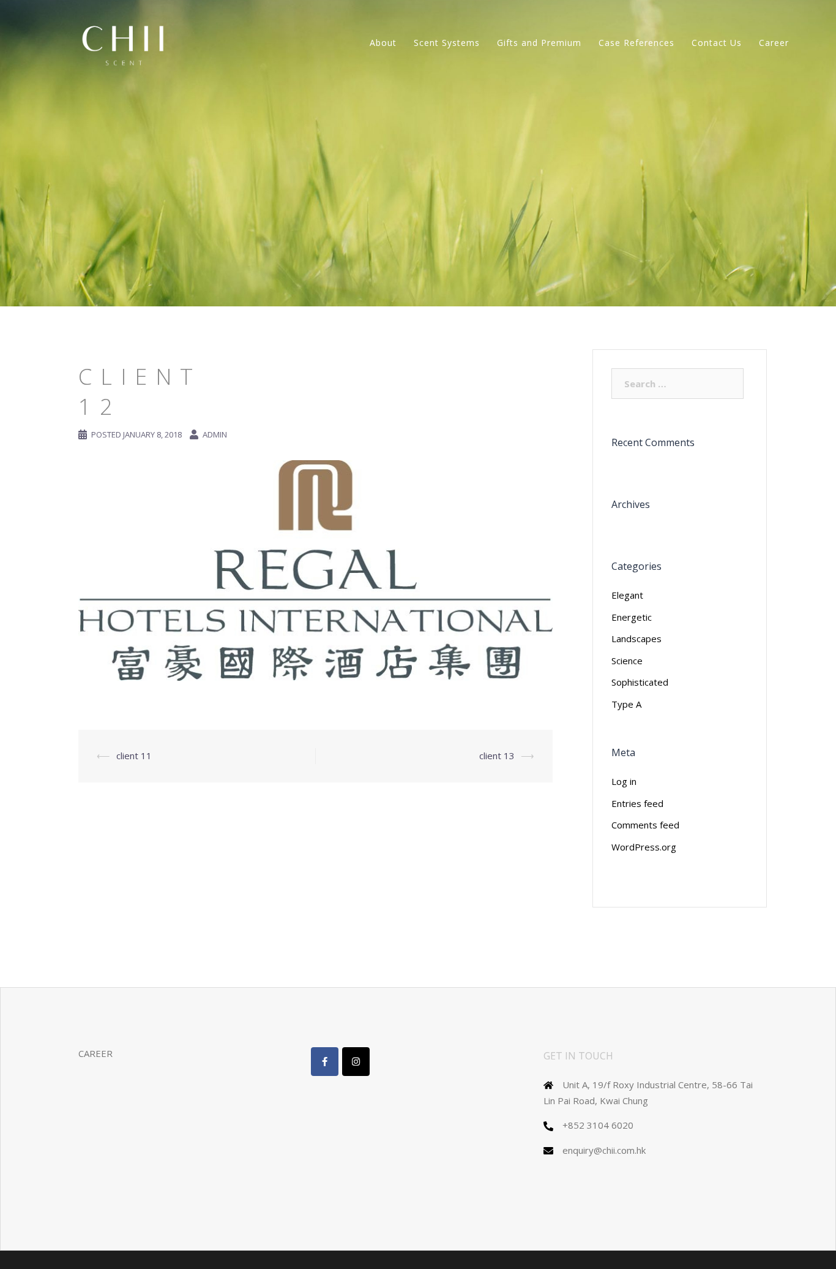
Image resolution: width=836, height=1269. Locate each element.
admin (215, 434)
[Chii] (124, 42)
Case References (636, 42)
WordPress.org (643, 847)
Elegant (627, 595)
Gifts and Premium (539, 42)
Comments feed (645, 825)
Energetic (631, 617)
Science (627, 660)
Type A (626, 704)
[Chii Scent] (324, 1061)
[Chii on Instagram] (356, 1061)
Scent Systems (447, 42)
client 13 (497, 755)
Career (774, 42)
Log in (623, 781)
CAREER (95, 1053)
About (383, 42)
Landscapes (636, 638)
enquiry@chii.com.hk (604, 1150)
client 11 (134, 755)
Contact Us (717, 42)
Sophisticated (639, 682)
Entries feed (637, 803)
